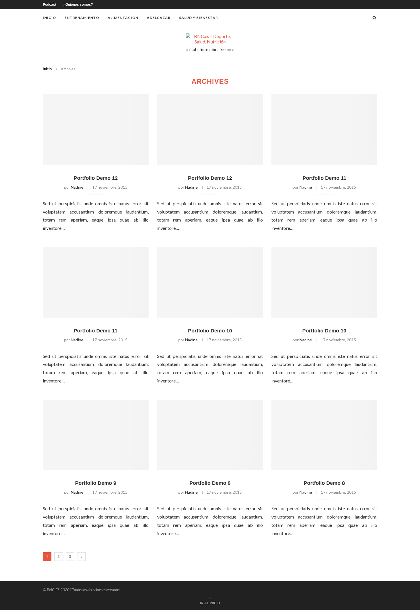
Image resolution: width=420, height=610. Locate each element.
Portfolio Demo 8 (324, 483)
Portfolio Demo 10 (210, 331)
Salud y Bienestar (198, 17)
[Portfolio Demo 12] (96, 129)
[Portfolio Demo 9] (96, 435)
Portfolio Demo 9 (95, 483)
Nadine (77, 187)
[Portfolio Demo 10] (210, 282)
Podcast (49, 5)
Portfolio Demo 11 (324, 178)
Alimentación (123, 17)
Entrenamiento (82, 17)
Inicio (49, 17)
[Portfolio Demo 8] (324, 435)
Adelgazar (159, 17)
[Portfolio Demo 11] (324, 129)
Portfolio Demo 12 (96, 178)
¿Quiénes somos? (78, 5)
